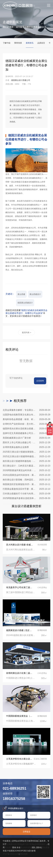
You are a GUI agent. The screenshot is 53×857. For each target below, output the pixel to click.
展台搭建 (21, 294)
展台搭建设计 (35, 294)
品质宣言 (41, 43)
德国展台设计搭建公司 (20, 80)
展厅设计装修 (28, 844)
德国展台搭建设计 (25, 303)
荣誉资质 (18, 43)
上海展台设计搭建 (14, 844)
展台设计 (8, 847)
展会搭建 (45, 847)
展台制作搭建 (26, 847)
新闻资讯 (29, 43)
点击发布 (40, 381)
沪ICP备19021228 (10, 854)
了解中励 (6, 43)
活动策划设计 (40, 844)
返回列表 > (26, 332)
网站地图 (24, 854)
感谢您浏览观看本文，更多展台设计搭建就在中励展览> (26, 313)
